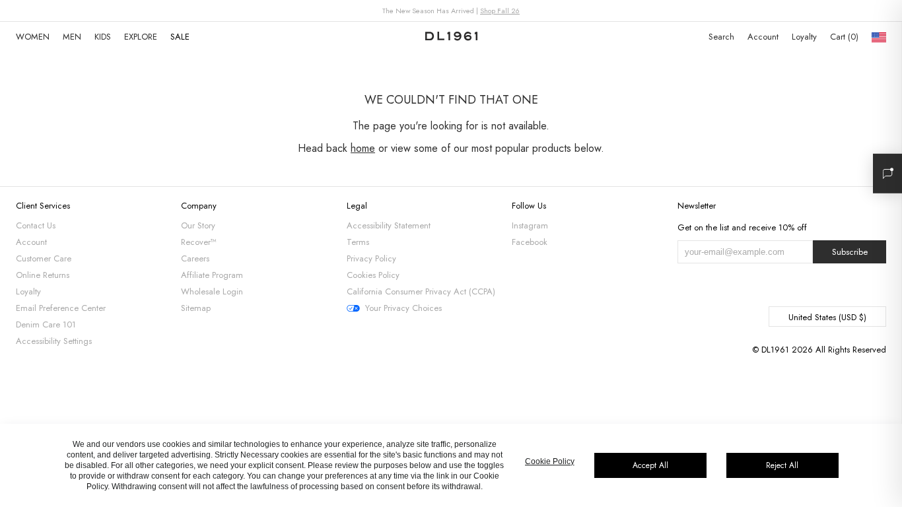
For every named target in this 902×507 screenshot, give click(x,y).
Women (33, 36)
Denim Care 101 (46, 324)
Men (72, 36)
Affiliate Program (212, 275)
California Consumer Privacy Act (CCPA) (421, 291)
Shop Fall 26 (500, 10)
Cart (843, 36)
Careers (195, 258)
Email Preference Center (61, 308)
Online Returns (42, 275)
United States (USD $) (827, 317)
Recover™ (199, 242)
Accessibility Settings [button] (54, 341)
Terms (358, 242)
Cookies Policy (373, 275)
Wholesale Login (212, 291)
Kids (102, 36)
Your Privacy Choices (403, 308)
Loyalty (804, 36)
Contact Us (35, 225)
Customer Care (43, 258)
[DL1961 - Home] (451, 37)
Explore (140, 36)
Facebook (529, 242)
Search (721, 36)
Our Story (198, 225)
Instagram (530, 225)
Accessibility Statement (389, 225)
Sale (180, 36)
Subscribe (850, 252)
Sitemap (196, 308)
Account (763, 36)
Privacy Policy (371, 258)
